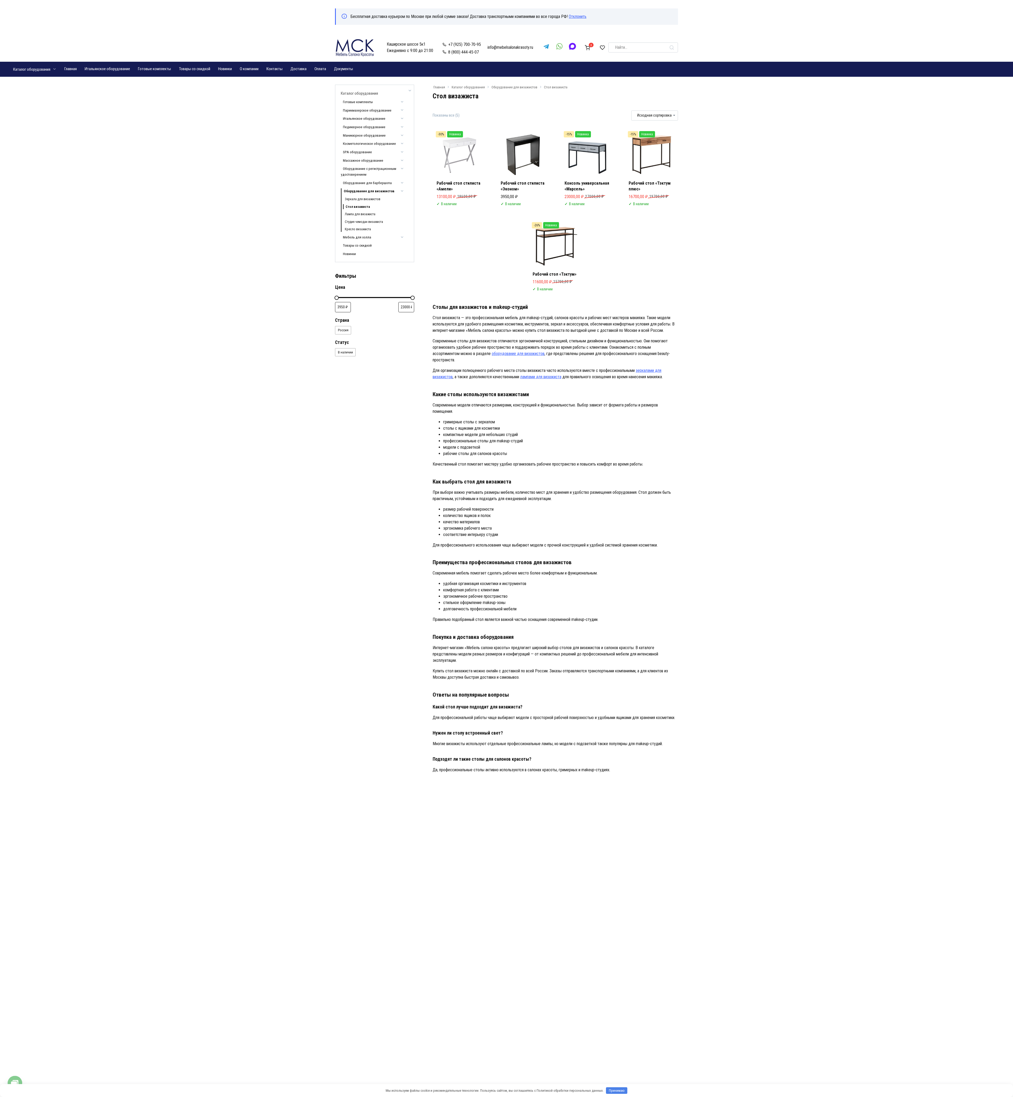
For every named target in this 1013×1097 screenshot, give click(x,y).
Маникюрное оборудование (364, 135)
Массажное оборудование (363, 160)
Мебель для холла (357, 237)
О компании (249, 68)
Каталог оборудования (31, 69)
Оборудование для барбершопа (367, 183)
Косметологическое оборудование (369, 143)
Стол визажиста (358, 207)
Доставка (298, 68)
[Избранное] (602, 47)
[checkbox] (343, 330)
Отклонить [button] (577, 16)
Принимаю (617, 1091)
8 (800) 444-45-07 (463, 52)
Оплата (320, 68)
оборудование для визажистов (518, 353)
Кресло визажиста (358, 229)
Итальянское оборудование (107, 68)
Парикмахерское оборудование (367, 110)
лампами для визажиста (540, 376)
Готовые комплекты (154, 68)
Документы (343, 68)
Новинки (225, 68)
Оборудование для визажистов (514, 87)
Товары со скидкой (194, 68)
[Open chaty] (15, 1083)
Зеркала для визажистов (362, 199)
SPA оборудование (357, 152)
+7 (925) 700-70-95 (464, 44)
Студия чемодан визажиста (364, 222)
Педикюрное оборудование (364, 127)
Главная (70, 68)
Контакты (274, 68)
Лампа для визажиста (360, 214)
